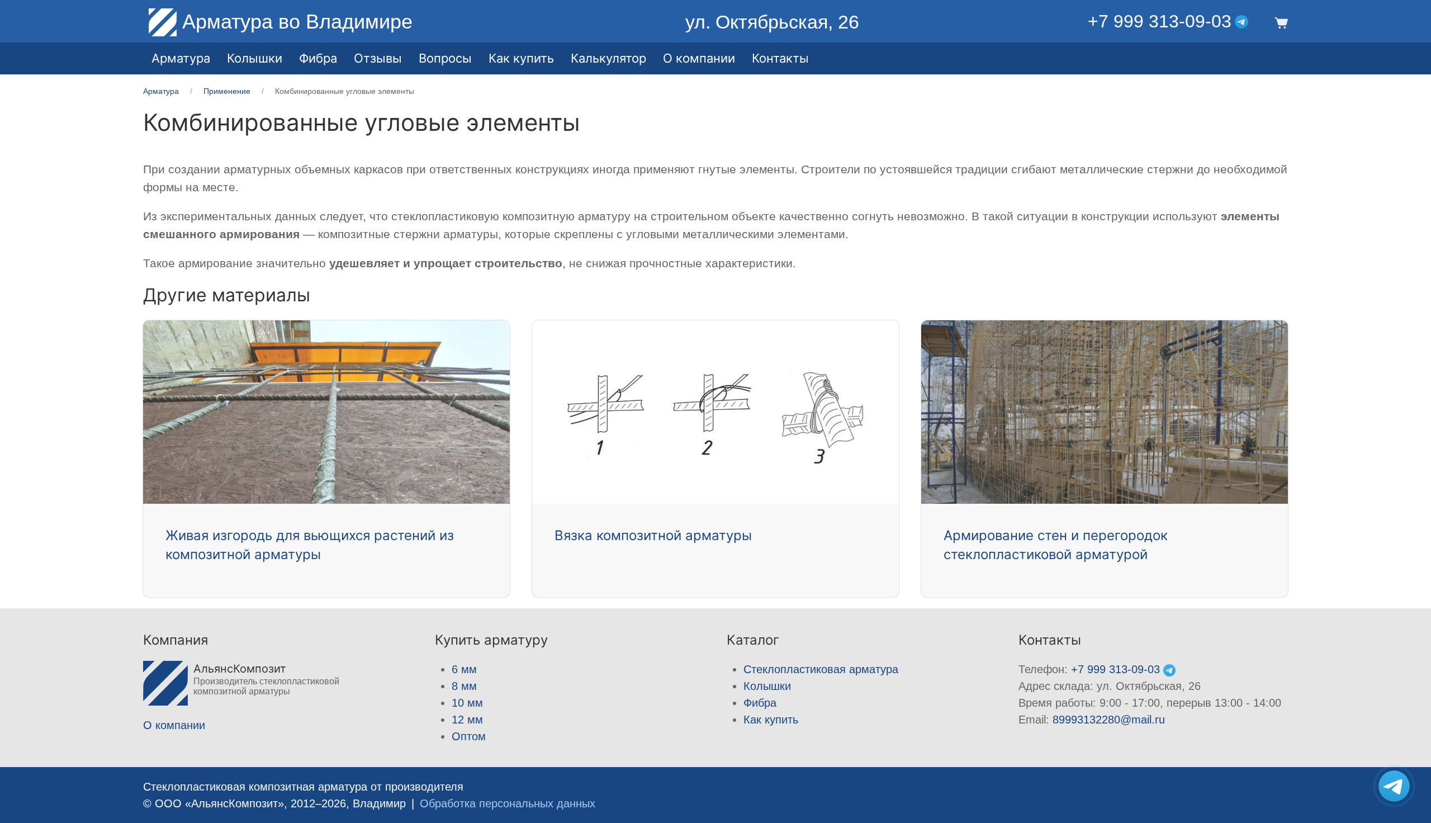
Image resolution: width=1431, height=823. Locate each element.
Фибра (318, 58)
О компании (699, 58)
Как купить (770, 719)
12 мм (467, 719)
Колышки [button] (254, 58)
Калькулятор (608, 58)
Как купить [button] (521, 58)
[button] (1279, 21)
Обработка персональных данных (507, 803)
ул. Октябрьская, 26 (772, 21)
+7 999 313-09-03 (1159, 21)
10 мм (467, 703)
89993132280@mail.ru (1109, 719)
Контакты (780, 58)
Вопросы (445, 58)
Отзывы (378, 58)
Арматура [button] (180, 58)
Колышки (767, 686)
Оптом (469, 736)
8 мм (464, 686)
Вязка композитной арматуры (653, 535)
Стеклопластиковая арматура (820, 669)
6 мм (464, 669)
